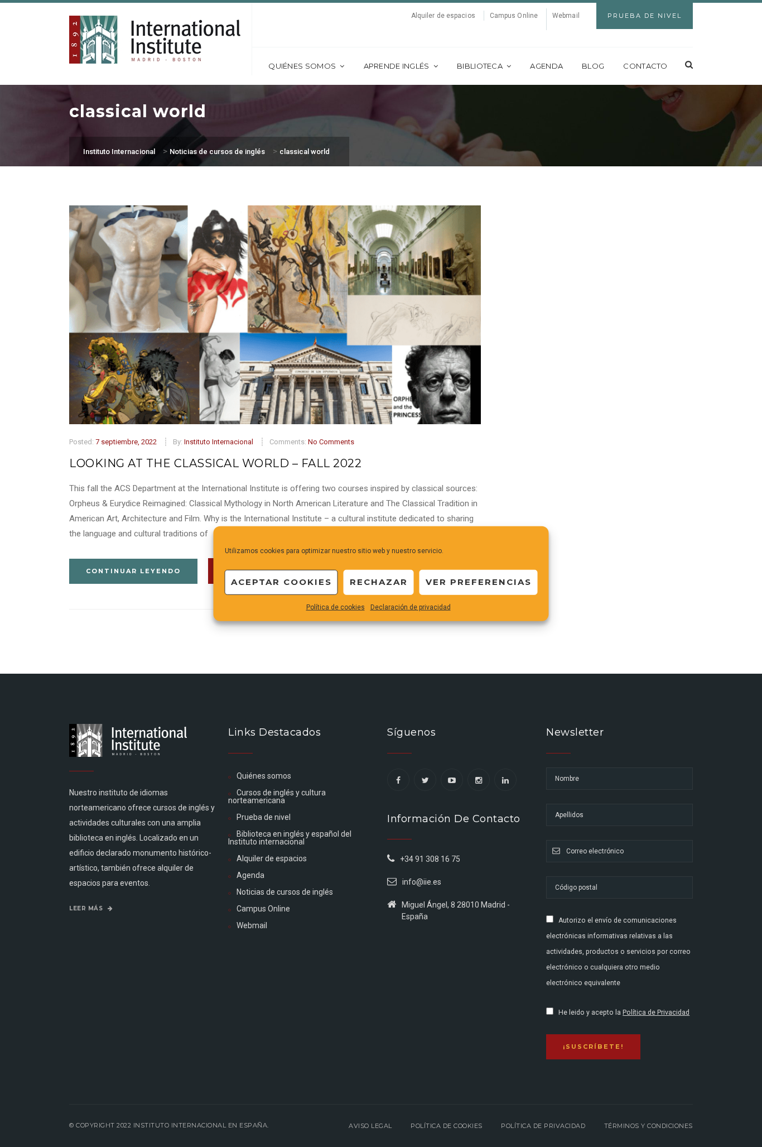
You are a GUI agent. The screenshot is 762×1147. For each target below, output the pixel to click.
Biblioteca (480, 65)
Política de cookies (335, 607)
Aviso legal (370, 1126)
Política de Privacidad (656, 1012)
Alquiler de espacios (443, 16)
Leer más (87, 908)
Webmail (566, 16)
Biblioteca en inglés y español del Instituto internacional (289, 837)
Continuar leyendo (133, 571)
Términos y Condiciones (648, 1126)
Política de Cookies (447, 1126)
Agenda (546, 65)
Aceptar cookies (281, 582)
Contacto (645, 65)
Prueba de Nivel (644, 16)
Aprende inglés (397, 65)
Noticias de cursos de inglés (285, 891)
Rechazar (379, 582)
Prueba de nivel (264, 817)
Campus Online (514, 16)
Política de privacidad (543, 1126)
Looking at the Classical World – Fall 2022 (215, 463)
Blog (593, 65)
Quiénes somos (302, 65)
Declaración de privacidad (410, 607)
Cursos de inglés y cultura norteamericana (277, 796)
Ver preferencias (479, 582)
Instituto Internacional (218, 442)
